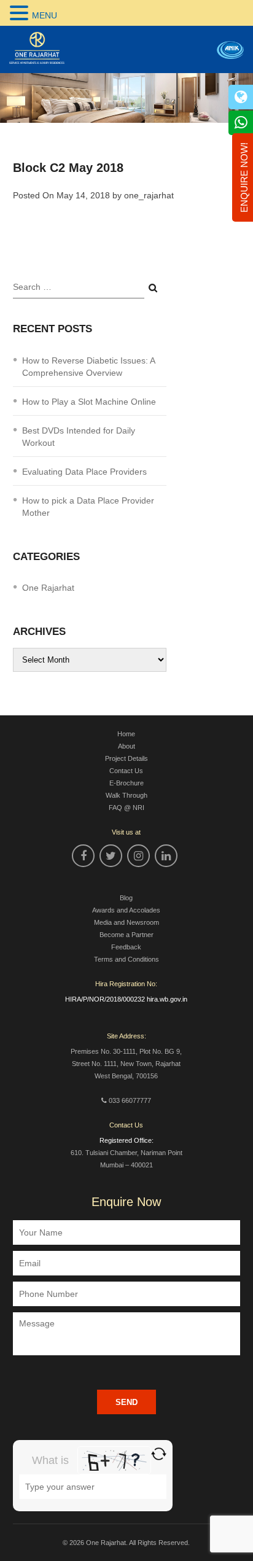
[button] (21, 13)
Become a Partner (126, 934)
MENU (44, 15)
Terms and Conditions (126, 959)
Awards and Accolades (126, 910)
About (126, 746)
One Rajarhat (48, 588)
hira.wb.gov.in (167, 999)
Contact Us (126, 770)
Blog (126, 897)
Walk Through (126, 795)
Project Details (126, 758)
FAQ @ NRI (126, 807)
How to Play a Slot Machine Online (89, 402)
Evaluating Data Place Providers (84, 472)
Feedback (126, 947)
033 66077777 (130, 1100)
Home (126, 734)
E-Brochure (126, 783)
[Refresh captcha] (158, 1454)
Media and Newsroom (126, 922)
